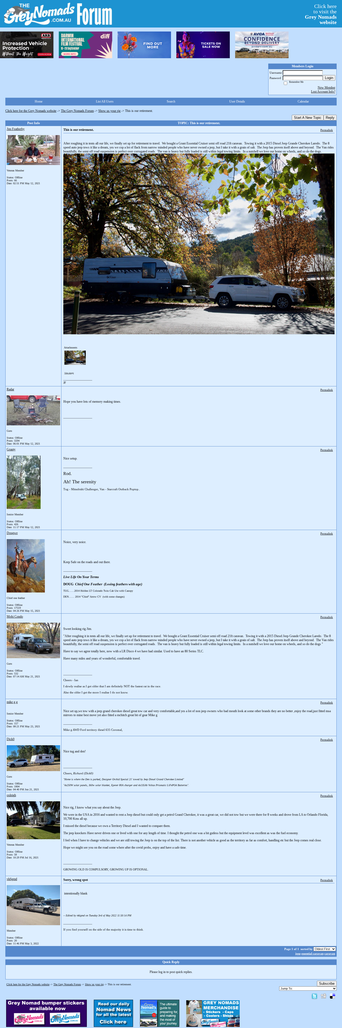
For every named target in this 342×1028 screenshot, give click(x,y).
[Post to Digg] (324, 996)
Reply (330, 118)
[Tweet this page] (314, 996)
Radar (10, 389)
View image (69, 373)
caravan (329, 953)
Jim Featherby (16, 129)
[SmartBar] (26, 45)
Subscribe (327, 984)
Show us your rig (109, 111)
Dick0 (10, 739)
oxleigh (11, 795)
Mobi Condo (15, 616)
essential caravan (312, 953)
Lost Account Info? (323, 91)
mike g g (12, 702)
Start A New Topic (307, 118)
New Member (326, 87)
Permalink (326, 130)
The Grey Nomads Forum (77, 111)
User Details (237, 101)
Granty (11, 449)
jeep (298, 953)
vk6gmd (12, 879)
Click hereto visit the (321, 14)
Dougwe (12, 533)
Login (329, 78)
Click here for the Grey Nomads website (30, 111)
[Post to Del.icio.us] (332, 996)
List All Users (105, 101)
